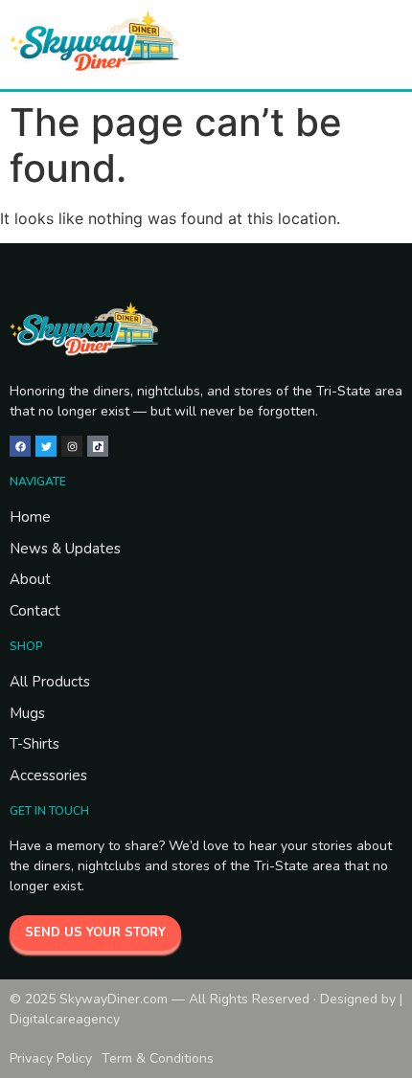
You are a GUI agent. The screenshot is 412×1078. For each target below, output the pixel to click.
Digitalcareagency (65, 1019)
